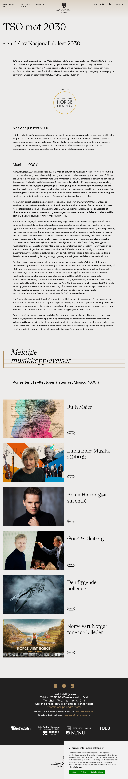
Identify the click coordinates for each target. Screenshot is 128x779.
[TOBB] (104, 728)
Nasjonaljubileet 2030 (58, 61)
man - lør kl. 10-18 (74, 700)
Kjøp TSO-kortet (25, 5)
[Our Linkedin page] (72, 686)
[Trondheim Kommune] (79, 728)
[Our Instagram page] (64, 686)
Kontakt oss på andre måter (64, 706)
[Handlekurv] (110, 4)
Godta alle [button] (73, 772)
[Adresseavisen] (21, 728)
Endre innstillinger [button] (97, 772)
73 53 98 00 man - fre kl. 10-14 (69, 697)
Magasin (40, 4)
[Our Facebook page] (55, 686)
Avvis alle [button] (84, 772)
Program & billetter (8, 5)
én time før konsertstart (78, 703)
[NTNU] (75, 732)
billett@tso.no (68, 694)
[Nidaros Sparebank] (51, 732)
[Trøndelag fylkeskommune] (49, 728)
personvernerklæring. (84, 711)
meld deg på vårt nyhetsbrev (76, 715)
